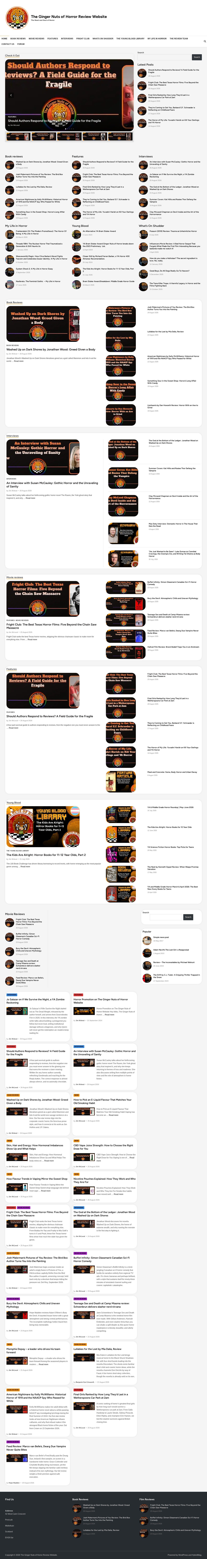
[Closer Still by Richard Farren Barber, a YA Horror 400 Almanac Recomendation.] (76, 257)
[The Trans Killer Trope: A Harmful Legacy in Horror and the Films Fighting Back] (143, 284)
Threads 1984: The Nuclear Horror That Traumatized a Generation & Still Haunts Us (39, 245)
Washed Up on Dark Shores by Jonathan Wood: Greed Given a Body (50, 349)
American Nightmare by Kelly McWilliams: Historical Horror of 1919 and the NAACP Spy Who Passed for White (42, 200)
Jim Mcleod (13, 354)
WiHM (76, 1095)
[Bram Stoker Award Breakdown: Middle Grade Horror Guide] (76, 282)
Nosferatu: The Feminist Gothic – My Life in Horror (38, 281)
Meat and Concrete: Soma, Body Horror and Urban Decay (172, 772)
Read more (18, 361)
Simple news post (161, 937)
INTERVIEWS (67, 39)
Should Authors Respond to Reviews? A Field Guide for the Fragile (54, 121)
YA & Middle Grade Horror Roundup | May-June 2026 (170, 807)
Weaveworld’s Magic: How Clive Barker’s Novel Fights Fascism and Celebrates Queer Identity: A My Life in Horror (41, 257)
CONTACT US (8, 44)
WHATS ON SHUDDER (103, 39)
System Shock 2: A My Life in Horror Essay (34, 269)
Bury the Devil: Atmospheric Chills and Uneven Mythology (172, 598)
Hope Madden (14, 1483)
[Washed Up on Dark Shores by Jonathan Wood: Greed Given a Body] (9, 162)
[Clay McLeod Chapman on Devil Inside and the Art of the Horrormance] (143, 212)
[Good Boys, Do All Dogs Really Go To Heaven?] (143, 271)
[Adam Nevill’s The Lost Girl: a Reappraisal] (147, 950)
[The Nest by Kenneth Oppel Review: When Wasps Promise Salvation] (121, 874)
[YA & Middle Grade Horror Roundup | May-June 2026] (121, 814)
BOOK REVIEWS (18, 39)
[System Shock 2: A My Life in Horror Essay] (9, 269)
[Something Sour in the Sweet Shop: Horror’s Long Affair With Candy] (9, 212)
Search (141, 53)
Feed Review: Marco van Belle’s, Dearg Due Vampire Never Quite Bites (30, 980)
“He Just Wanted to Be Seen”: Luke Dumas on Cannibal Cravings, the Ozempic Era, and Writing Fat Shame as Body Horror (174, 553)
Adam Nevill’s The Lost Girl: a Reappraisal (171, 950)
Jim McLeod (15, 125)
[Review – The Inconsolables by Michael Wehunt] (147, 963)
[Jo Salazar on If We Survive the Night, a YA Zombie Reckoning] (143, 175)
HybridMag (196, 1555)
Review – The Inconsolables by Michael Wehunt (174, 962)
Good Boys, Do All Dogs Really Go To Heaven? (169, 271)
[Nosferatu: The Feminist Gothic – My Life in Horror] (9, 282)
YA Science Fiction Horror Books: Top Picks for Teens (170, 847)
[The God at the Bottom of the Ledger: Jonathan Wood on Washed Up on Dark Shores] (143, 187)
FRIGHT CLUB (82, 39)
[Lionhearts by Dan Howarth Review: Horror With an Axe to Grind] (121, 415)
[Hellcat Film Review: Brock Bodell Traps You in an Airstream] (126, 652)
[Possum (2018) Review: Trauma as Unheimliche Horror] (143, 232)
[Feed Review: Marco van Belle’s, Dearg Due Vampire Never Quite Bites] (126, 636)
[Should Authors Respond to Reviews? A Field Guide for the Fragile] (69, 95)
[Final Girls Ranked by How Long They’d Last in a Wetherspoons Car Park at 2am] (142, 95)
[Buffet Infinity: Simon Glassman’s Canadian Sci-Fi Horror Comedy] (126, 587)
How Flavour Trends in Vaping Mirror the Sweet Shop (36, 1178)
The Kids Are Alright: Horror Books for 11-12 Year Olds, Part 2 (46, 855)
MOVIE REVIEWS (36, 39)
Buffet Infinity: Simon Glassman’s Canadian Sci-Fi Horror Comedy (27, 936)
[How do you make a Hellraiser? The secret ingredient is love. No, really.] (143, 259)
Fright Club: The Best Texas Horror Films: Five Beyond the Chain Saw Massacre (51, 626)
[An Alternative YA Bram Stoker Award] (76, 232)
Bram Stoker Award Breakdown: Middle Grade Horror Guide (108, 281)
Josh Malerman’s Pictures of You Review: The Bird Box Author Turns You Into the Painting (39, 175)
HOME (4, 39)
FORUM (20, 44)
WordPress (183, 1555)
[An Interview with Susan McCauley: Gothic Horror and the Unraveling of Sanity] (143, 162)
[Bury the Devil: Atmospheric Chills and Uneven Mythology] (126, 604)
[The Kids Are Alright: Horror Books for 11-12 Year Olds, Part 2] (76, 269)
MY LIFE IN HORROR (157, 39)
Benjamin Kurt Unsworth (85, 1382)
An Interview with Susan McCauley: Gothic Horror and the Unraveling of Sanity (52, 484)
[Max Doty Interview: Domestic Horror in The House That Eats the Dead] (123, 533)
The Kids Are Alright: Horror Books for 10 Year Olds (169, 827)
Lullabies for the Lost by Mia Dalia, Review (34, 187)
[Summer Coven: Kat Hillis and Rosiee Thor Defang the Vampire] (143, 200)
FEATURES (52, 39)
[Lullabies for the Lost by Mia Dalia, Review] (9, 187)
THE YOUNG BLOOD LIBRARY (130, 39)
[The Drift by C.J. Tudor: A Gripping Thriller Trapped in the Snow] (147, 975)
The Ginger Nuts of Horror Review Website (69, 16)
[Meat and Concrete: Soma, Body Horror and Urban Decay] (121, 782)
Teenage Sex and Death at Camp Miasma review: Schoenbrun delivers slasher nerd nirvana (168, 615)
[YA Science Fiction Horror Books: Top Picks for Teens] (121, 854)
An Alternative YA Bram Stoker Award (99, 231)
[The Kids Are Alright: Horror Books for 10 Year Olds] (121, 834)
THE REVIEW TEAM (179, 39)
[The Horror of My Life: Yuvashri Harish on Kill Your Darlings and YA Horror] (142, 120)
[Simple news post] (147, 938)
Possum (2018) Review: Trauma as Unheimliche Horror (173, 231)
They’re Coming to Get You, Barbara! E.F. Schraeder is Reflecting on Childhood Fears (171, 108)
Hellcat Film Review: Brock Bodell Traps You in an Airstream (173, 647)
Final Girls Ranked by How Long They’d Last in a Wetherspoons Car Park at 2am (168, 96)
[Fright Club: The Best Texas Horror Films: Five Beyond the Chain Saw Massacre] (142, 83)
